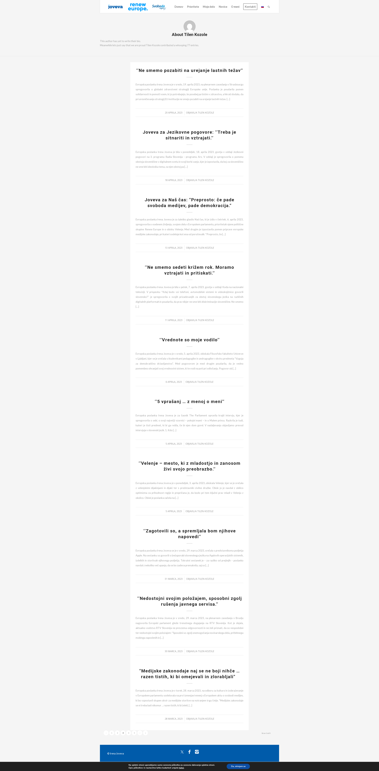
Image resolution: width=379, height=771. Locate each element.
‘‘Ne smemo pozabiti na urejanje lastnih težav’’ (189, 70)
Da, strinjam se (238, 766)
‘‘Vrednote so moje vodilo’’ (189, 339)
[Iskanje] (269, 6)
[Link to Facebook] (189, 751)
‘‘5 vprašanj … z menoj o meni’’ (189, 401)
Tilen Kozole (206, 112)
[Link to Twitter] (182, 751)
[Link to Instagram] (197, 751)
